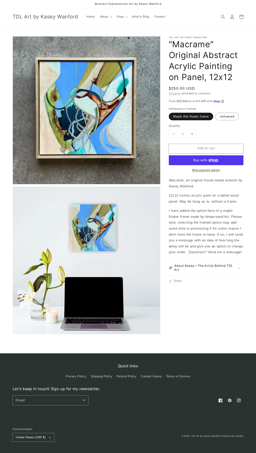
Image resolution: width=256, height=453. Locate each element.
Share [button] (178, 281)
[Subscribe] (83, 400)
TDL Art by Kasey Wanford (206, 436)
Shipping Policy (101, 376)
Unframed (227, 116)
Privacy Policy (76, 376)
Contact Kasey (151, 376)
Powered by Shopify (232, 436)
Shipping (174, 93)
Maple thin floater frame (191, 116)
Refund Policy (126, 376)
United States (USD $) (31, 437)
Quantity (174, 125)
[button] (105, 16)
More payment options (206, 170)
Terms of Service (178, 376)
